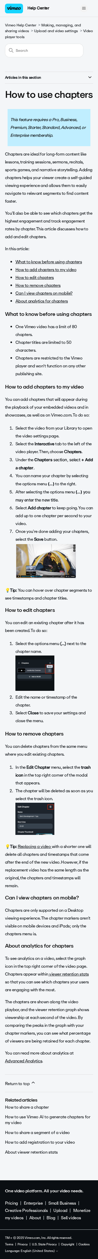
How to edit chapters (34, 277)
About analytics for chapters (41, 301)
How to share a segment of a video (37, 1132)
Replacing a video (35, 846)
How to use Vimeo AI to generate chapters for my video (47, 1119)
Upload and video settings (56, 31)
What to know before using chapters (48, 261)
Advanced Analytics (23, 1060)
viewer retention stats (68, 974)
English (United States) (38, 1251)
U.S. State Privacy (44, 1244)
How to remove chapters (38, 285)
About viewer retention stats (31, 1152)
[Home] (14, 8)
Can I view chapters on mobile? (44, 293)
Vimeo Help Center (20, 25)
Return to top (18, 1083)
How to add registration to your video (40, 1142)
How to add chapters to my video (45, 269)
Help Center (38, 8)
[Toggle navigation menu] (83, 8)
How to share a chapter (27, 1107)
